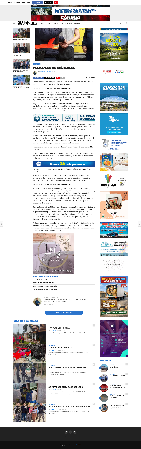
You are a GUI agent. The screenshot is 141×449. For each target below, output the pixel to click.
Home (42, 23)
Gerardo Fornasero (45, 71)
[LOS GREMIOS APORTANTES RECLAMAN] (21, 84)
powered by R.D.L (76, 445)
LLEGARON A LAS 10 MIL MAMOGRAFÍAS (20, 70)
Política (48, 23)
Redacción (53, 330)
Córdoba (56, 23)
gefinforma (50, 294)
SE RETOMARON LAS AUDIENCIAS (19, 54)
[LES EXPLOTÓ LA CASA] (21, 37)
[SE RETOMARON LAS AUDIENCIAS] (21, 52)
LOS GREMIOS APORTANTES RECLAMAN (21, 86)
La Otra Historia (66, 23)
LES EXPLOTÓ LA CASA (20, 39)
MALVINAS (77, 23)
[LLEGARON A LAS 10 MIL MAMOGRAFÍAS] (21, 68)
